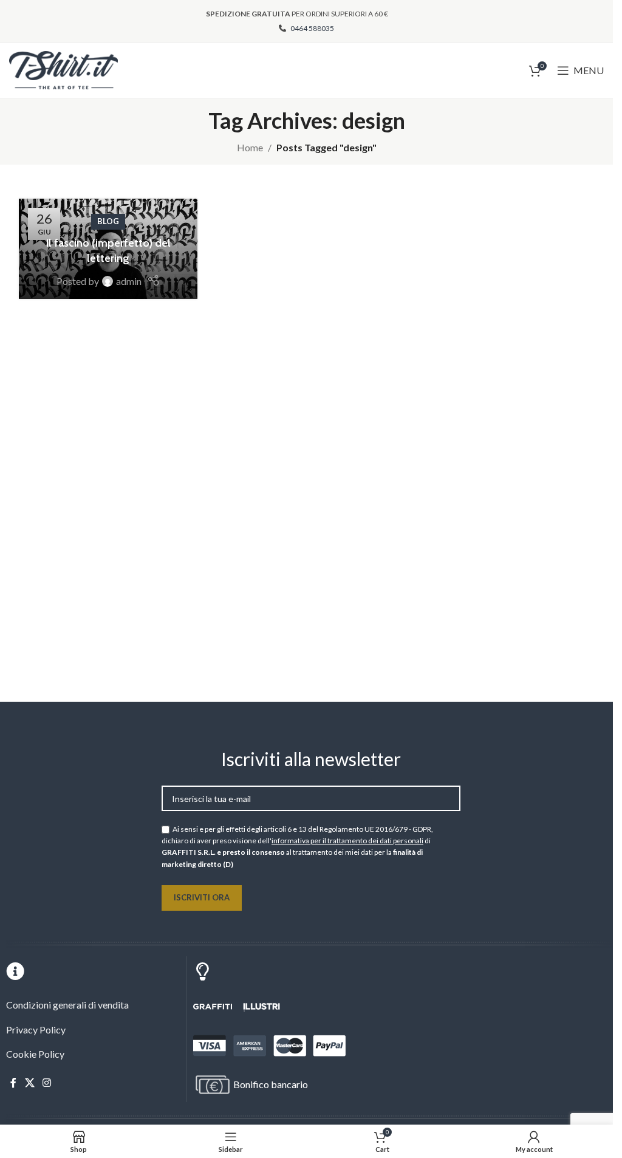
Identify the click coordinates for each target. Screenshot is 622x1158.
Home (250, 147)
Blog (108, 221)
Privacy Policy (36, 1029)
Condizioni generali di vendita (67, 1004)
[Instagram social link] (46, 1083)
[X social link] (29, 1083)
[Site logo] (63, 69)
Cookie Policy (35, 1054)
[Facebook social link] (13, 1083)
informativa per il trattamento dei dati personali (347, 840)
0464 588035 (311, 28)
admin (129, 281)
